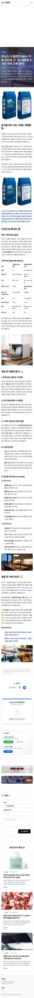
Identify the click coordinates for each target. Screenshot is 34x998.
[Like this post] (17, 711)
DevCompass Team (14, 67)
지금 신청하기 (8, 751)
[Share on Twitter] (19, 687)
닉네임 (4, 802)
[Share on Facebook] (24, 687)
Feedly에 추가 (9, 741)
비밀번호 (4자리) (7, 810)
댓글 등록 (25, 831)
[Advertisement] (17, 26)
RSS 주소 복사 (20, 741)
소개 (31, 2)
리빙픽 (7, 2)
